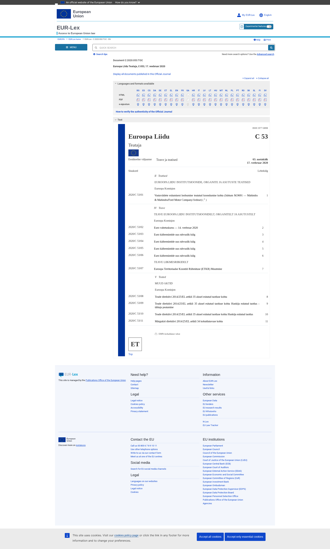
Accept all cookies (210, 536)
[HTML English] (176, 95)
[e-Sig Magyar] (215, 104)
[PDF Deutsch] (160, 99)
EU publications (210, 415)
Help (258, 39)
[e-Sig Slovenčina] (248, 104)
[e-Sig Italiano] (199, 104)
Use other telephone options (144, 449)
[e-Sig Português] (237, 104)
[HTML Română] (243, 95)
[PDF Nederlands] (226, 99)
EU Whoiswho (209, 411)
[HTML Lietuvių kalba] (210, 95)
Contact (134, 384)
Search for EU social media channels (148, 469)
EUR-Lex (68, 28)
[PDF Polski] (232, 99)
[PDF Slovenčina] (248, 99)
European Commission (214, 456)
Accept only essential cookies (245, 536)
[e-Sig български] (138, 104)
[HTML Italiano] (199, 95)
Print (268, 39)
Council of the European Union (217, 453)
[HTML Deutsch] (160, 95)
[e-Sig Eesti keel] (165, 104)
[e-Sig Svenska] (265, 104)
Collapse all (263, 78)
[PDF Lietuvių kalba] (210, 99)
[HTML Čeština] (149, 95)
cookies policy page (126, 535)
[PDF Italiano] (199, 99)
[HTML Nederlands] (226, 95)
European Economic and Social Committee (223, 474)
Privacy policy (137, 485)
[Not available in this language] (187, 95)
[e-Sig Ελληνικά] (171, 104)
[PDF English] (176, 99)
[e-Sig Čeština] (149, 104)
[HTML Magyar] (215, 95)
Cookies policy (138, 404)
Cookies (135, 492)
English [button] (268, 15)
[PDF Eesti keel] (165, 99)
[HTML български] (138, 95)
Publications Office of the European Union (106, 380)
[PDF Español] (143, 99)
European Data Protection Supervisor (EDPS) (224, 489)
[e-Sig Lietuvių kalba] (210, 104)
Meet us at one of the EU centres (146, 456)
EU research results (212, 407)
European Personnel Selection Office (220, 496)
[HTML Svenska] (265, 95)
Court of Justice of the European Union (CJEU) (225, 460)
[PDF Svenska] (265, 99)
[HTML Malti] (221, 95)
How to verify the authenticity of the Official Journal (144, 111)
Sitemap (135, 388)
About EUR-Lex (210, 381)
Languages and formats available (136, 83)
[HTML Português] (237, 95)
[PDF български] (138, 99)
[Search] (271, 47)
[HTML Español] (143, 95)
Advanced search (265, 54)
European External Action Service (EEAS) (222, 471)
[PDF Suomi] (259, 99)
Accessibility (137, 407)
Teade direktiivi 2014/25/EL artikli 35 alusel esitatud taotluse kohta (191, 296)
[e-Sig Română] (243, 104)
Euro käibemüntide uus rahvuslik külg (174, 234)
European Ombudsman (214, 485)
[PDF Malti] (221, 99)
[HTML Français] (182, 95)
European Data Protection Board (218, 492)
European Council (211, 449)
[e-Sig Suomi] (259, 104)
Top (130, 354)
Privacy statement (139, 411)
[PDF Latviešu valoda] (204, 99)
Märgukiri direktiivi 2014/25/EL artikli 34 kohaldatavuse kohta (189, 321)
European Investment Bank (216, 481)
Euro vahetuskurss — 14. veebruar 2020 (176, 227)
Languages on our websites (144, 481)
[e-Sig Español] (143, 104)
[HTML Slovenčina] (248, 95)
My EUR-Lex (248, 15)
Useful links (208, 388)
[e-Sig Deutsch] (160, 104)
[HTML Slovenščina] (254, 95)
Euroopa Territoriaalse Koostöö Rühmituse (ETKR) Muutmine (188, 268)
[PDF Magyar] (215, 99)
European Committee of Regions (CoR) (221, 478)
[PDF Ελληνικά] (171, 99)
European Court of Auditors (216, 467)
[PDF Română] (243, 99)
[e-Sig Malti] (221, 104)
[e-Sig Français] (182, 104)
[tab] (191, 83)
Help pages (136, 381)
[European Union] (66, 439)
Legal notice (136, 400)
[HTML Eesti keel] (165, 95)
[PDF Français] (182, 99)
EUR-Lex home (75, 39)
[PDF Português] (237, 99)
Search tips (101, 54)
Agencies (207, 503)
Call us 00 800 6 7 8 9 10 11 (144, 445)
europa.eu (81, 445)
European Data (210, 400)
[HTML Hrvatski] (193, 95)
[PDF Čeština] (149, 99)
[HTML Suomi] (259, 95)
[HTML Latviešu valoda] (204, 95)
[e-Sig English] (176, 104)
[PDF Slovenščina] (254, 99)
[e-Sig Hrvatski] (193, 104)
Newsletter (208, 384)
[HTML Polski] (232, 95)
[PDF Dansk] (154, 99)
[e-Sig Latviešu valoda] (204, 104)
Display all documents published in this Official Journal (142, 74)
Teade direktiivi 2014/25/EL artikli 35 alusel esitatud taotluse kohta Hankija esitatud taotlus (204, 314)
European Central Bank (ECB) (217, 463)
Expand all (249, 78)
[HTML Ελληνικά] (171, 95)
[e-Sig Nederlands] (226, 104)
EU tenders (208, 404)
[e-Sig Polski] (232, 104)
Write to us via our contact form (146, 453)
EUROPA (61, 39)
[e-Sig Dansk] (154, 104)
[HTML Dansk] (154, 95)
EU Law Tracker (210, 425)
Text (120, 119)
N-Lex (205, 421)
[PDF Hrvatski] (193, 99)
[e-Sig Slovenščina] (254, 104)
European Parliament (213, 445)
